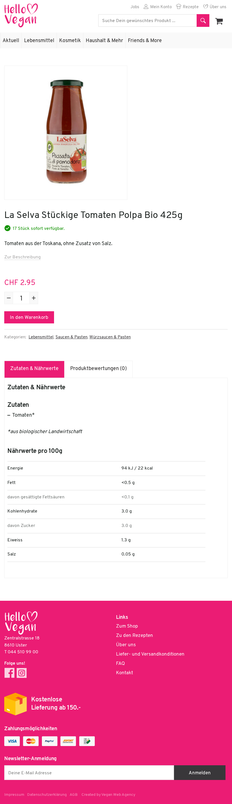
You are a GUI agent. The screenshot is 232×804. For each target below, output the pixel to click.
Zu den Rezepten (134, 635)
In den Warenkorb (29, 317)
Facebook (9, 673)
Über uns (218, 7)
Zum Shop (127, 626)
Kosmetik (70, 41)
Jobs (134, 7)
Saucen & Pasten (71, 337)
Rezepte (191, 7)
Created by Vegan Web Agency (108, 795)
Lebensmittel (39, 41)
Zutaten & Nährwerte (34, 368)
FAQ (120, 663)
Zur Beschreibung (22, 257)
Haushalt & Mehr (104, 41)
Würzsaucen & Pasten (110, 337)
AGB (74, 795)
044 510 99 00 (23, 652)
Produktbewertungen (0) (98, 368)
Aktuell (11, 41)
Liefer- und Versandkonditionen (150, 654)
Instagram (21, 673)
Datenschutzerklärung (47, 795)
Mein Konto (161, 7)
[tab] (35, 369)
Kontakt (124, 673)
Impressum (14, 795)
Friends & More (145, 41)
